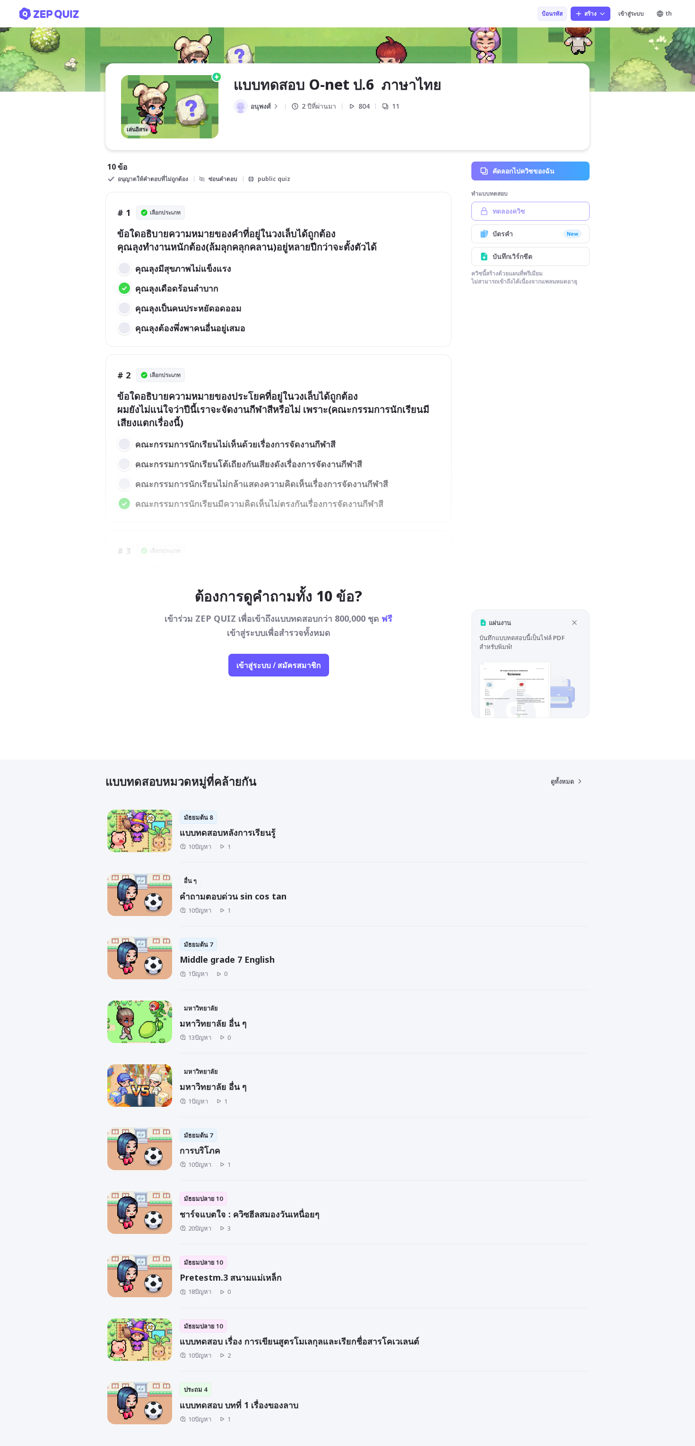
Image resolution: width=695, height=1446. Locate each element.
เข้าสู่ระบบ (631, 13)
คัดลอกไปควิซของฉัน (524, 170)
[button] (530, 663)
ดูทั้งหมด (562, 781)
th (669, 13)
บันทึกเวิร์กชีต (512, 256)
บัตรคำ (535, 233)
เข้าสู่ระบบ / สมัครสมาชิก (278, 665)
